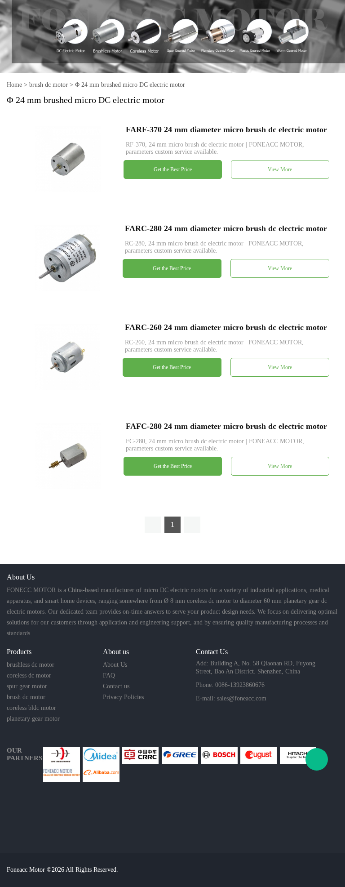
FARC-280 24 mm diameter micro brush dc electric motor (226, 228)
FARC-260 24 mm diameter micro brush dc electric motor (226, 327)
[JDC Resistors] (61, 755)
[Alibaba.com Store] (101, 773)
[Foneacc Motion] (61, 773)
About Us (115, 664)
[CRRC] (140, 755)
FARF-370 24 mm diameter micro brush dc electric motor (226, 129)
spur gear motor (27, 686)
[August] (258, 755)
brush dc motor (48, 84)
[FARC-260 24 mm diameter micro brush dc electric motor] (67, 356)
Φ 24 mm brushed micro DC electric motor (130, 84)
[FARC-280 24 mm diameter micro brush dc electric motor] (67, 257)
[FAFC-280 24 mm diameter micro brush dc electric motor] (68, 455)
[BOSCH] (219, 755)
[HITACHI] (298, 755)
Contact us (116, 686)
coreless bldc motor (31, 707)
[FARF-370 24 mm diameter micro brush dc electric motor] (68, 158)
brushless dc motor (30, 664)
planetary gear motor (33, 718)
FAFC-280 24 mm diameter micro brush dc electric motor (226, 426)
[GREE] (180, 755)
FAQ (109, 675)
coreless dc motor (29, 675)
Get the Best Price (173, 169)
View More (280, 169)
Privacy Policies (123, 697)
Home (14, 84)
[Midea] (101, 755)
